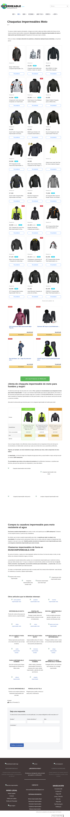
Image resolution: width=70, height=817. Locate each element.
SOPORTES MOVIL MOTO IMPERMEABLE (53, 636)
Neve (2, 815)
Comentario (13, 725)
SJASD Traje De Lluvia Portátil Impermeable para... (48, 359)
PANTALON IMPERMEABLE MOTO (35, 611)
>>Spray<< (55, 14)
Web (45, 719)
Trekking (57, 806)
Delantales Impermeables (35, 804)
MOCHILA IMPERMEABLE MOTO (53, 611)
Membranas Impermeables (35, 801)
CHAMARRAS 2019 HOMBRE (35, 661)
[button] (15, 14)
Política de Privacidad (11, 801)
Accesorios (57, 788)
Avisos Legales (11, 793)
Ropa (57, 801)
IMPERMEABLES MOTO (16, 611)
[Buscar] (67, 6)
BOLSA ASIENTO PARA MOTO (16, 636)
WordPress (16, 815)
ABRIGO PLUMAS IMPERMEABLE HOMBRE (53, 661)
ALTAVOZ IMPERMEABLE (16, 688)
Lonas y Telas (57, 796)
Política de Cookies (11, 798)
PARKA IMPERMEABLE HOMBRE (16, 661)
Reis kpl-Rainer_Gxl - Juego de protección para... (20, 359)
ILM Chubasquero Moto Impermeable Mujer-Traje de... (20, 327)
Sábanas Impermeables (35, 809)
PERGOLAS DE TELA (35, 688)
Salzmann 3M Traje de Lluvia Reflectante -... (48, 326)
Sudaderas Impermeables (35, 806)
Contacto (12, 796)
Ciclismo (57, 791)
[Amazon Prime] (31, 330)
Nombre (12, 719)
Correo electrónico (32, 719)
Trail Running (57, 804)
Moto (57, 799)
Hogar (57, 793)
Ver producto (17, 73)
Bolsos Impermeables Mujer (35, 798)
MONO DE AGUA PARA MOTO (35, 636)
